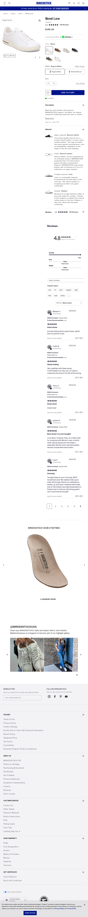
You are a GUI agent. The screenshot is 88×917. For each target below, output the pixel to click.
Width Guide (80, 66)
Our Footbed (8, 775)
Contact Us (8, 805)
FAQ (5, 820)
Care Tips (7, 828)
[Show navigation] (5, 3)
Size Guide (80, 83)
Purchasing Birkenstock (13, 768)
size (49, 290)
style (76, 290)
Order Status (8, 809)
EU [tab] (54, 83)
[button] (2, 8)
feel (49, 295)
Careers (6, 786)
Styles (13, 13)
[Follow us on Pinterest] (60, 696)
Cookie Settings (10, 727)
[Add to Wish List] (47, 92)
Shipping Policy (10, 738)
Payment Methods (11, 813)
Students (7, 861)
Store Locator (9, 794)
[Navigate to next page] (80, 506)
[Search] (9, 3)
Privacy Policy (9, 723)
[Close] (84, 904)
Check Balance (10, 877)
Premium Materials (11, 779)
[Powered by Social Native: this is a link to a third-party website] (77, 675)
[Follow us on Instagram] (49, 696)
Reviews (7, 790)
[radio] (49, 50)
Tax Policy (7, 742)
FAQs (5, 843)
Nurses (6, 850)
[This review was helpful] (76, 452)
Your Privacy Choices (14, 892)
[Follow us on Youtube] (66, 696)
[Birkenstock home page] (44, 3)
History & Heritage (11, 764)
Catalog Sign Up (10, 831)
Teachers (7, 865)
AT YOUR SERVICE (60, 8)
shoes (63, 295)
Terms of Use (9, 719)
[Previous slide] (35, 57)
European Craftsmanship (14, 783)
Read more (49, 118)
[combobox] (69, 302)
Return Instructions (11, 816)
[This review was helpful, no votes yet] (76, 338)
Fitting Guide (9, 824)
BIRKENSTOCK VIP (12, 760)
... (68, 296)
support (68, 290)
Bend (21, 13)
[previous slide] (7, 654)
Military (6, 858)
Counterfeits (8, 745)
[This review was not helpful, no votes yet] (80, 338)
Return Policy (9, 734)
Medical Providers (11, 854)
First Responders (10, 847)
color (61, 290)
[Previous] (3, 565)
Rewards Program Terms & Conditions (20, 749)
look (55, 295)
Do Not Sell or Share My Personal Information (23, 730)
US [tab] (48, 83)
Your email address (13, 698)
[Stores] (69, 3)
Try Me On (11, 56)
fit (55, 290)
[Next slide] (39, 57)
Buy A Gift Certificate (12, 880)
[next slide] (81, 654)
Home (5, 13)
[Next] (84, 565)
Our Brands (8, 772)
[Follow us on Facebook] (55, 696)
